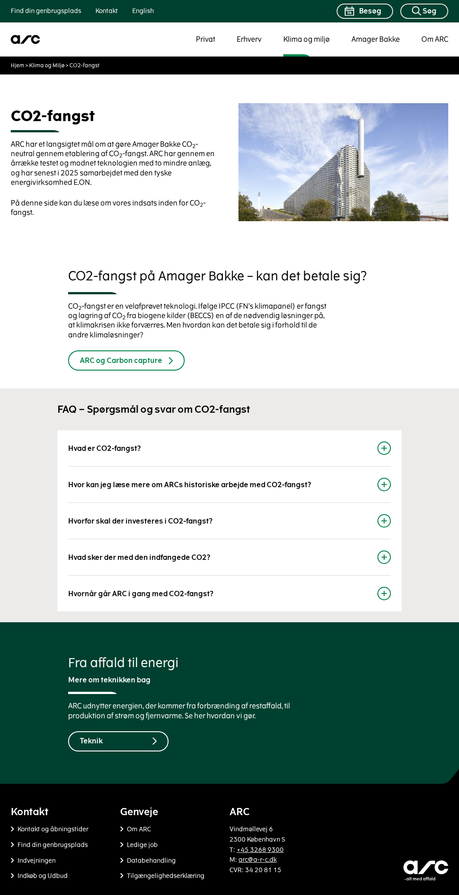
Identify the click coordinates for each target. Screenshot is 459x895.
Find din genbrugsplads (46, 11)
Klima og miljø (306, 39)
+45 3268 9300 (260, 850)
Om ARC (434, 39)
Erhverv (249, 39)
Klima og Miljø (47, 65)
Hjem (17, 65)
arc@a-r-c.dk (257, 860)
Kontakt (106, 11)
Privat (205, 39)
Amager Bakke (375, 39)
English (143, 11)
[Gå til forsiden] (25, 39)
